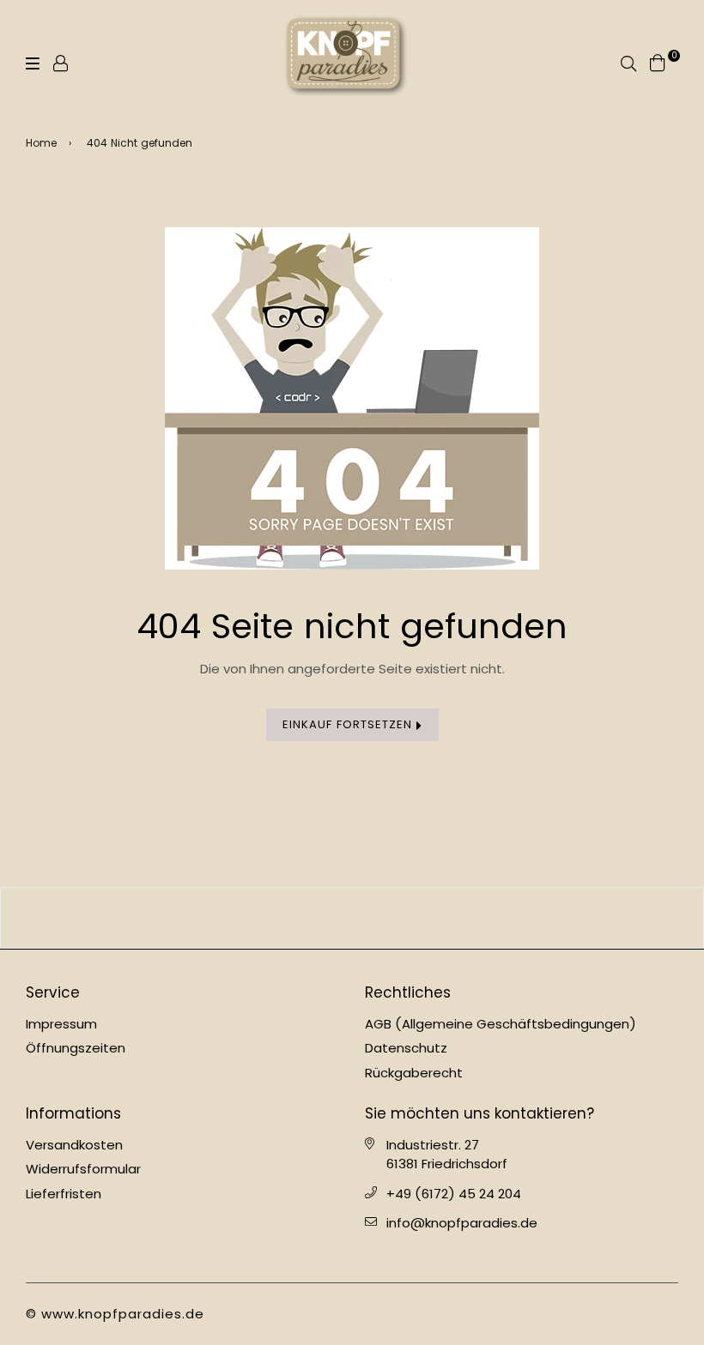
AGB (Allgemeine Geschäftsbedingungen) (500, 1024)
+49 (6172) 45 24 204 (453, 1194)
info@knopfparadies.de (461, 1223)
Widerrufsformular (83, 1169)
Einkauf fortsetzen (349, 724)
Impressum (61, 1024)
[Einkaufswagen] (657, 61)
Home (41, 143)
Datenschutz (406, 1048)
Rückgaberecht (414, 1073)
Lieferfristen (63, 1194)
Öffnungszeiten (75, 1048)
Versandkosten (74, 1145)
